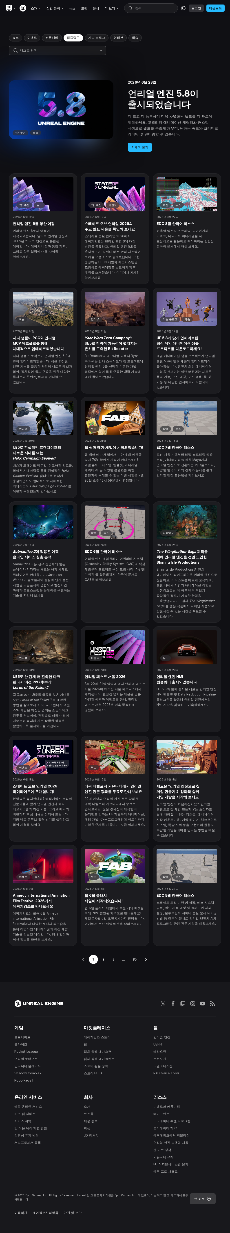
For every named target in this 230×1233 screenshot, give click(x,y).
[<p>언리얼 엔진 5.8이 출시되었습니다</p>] (115, 116)
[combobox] (59, 50)
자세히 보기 (139, 147)
